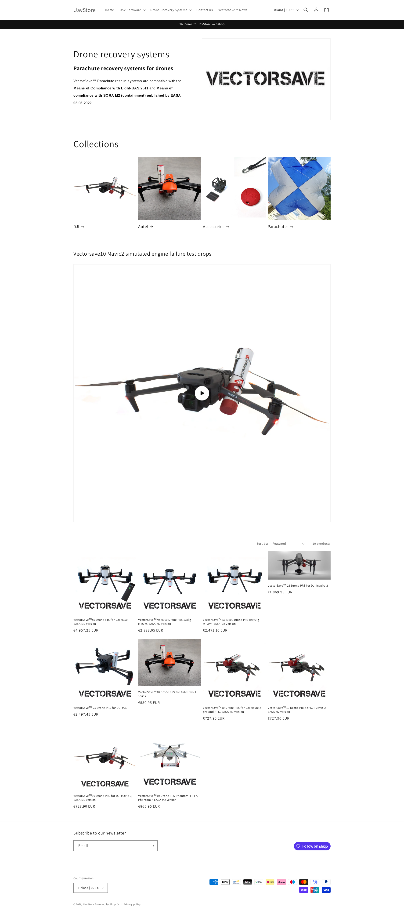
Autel (143, 226)
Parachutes (278, 226)
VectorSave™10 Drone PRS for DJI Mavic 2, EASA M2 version (297, 710)
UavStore (88, 904)
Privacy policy (132, 904)
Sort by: (262, 543)
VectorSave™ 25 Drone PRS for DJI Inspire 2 (298, 586)
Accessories (213, 226)
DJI (76, 226)
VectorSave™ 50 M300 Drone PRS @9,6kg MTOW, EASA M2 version (231, 622)
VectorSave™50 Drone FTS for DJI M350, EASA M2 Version (100, 622)
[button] (132, 10)
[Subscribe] (152, 845)
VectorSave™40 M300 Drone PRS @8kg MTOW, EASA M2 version (164, 622)
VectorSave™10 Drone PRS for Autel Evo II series (167, 694)
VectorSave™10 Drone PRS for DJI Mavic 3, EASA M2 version (102, 798)
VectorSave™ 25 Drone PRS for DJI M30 (100, 708)
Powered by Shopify (107, 904)
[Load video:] (202, 393)
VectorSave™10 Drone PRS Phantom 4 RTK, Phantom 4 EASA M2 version (168, 798)
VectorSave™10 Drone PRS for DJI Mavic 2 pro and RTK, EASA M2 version (232, 710)
